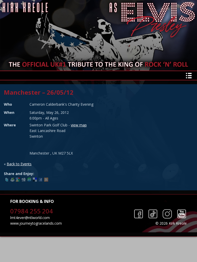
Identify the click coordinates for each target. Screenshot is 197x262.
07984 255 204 (31, 211)
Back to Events (19, 163)
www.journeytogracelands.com (36, 223)
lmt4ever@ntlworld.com (30, 217)
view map (79, 125)
